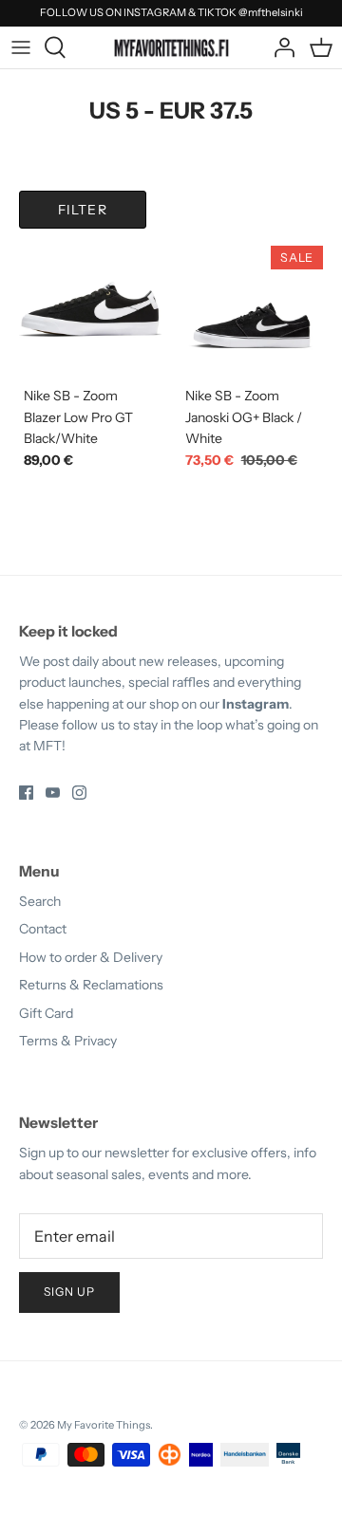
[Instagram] (79, 792)
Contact (42, 928)
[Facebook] (26, 792)
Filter (82, 209)
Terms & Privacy (68, 1040)
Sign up (69, 1291)
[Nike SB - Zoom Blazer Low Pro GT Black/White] (90, 309)
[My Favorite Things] (171, 46)
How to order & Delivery (90, 957)
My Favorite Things (103, 1424)
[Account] (279, 47)
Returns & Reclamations (91, 984)
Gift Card (46, 1013)
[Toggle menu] (21, 47)
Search (40, 901)
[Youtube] (53, 792)
